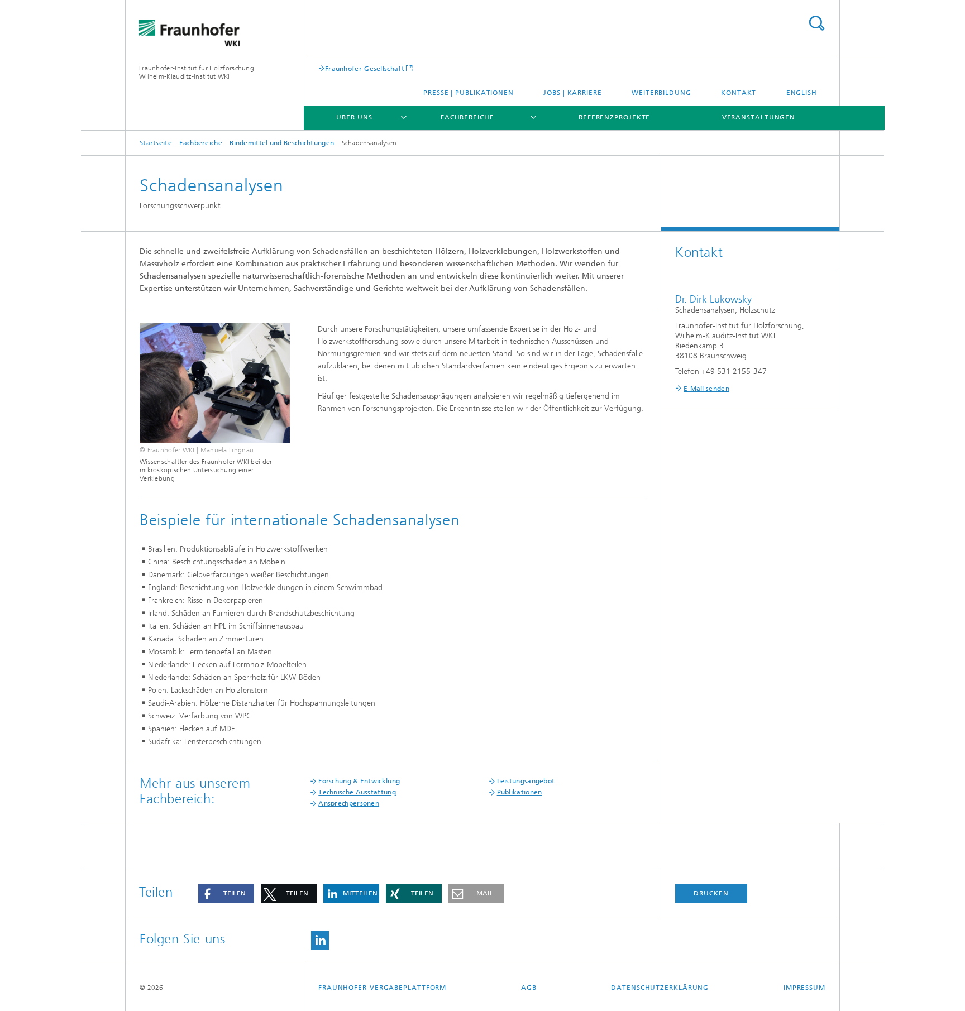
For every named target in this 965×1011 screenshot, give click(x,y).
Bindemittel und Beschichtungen (282, 143)
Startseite (156, 143)
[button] (226, 893)
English (801, 93)
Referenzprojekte (614, 117)
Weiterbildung (661, 93)
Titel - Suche (816, 23)
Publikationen (519, 792)
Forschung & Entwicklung (359, 781)
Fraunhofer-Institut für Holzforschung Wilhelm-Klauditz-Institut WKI (196, 72)
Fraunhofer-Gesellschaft (364, 68)
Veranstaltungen (759, 117)
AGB (529, 987)
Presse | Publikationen (468, 93)
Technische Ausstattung (357, 792)
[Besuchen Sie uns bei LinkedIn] (320, 940)
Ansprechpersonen (348, 803)
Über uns (354, 117)
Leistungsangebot (526, 781)
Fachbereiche (467, 117)
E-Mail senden (706, 388)
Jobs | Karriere (572, 93)
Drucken (711, 893)
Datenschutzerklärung (660, 987)
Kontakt (738, 93)
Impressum (804, 987)
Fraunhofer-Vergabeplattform (382, 987)
